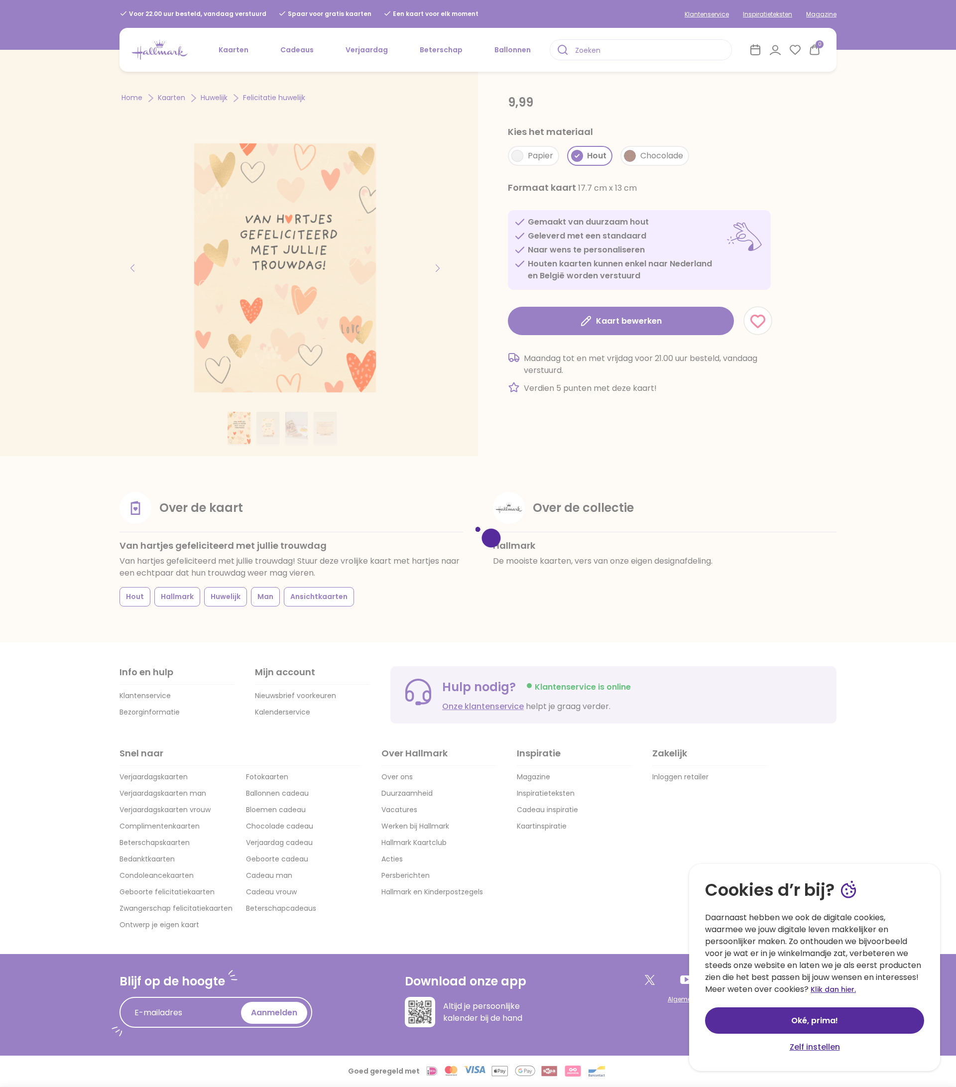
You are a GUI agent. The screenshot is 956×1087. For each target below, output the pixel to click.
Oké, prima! (814, 1020)
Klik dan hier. (833, 989)
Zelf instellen (815, 1047)
